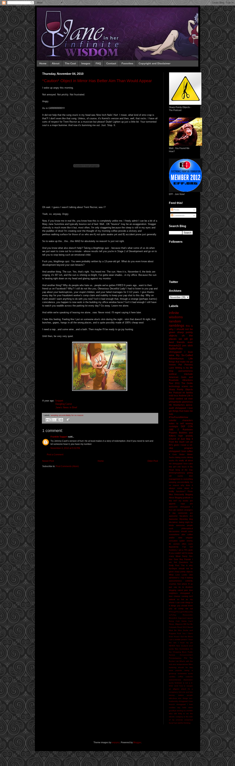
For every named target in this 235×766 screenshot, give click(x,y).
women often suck (183, 544)
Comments (179, 215)
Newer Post (48, 461)
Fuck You (181, 633)
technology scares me (181, 386)
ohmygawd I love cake (182, 463)
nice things (183, 698)
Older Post (152, 461)
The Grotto (187, 383)
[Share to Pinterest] (61, 420)
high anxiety (185, 436)
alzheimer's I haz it (177, 578)
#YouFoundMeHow (178, 417)
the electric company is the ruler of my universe (181, 717)
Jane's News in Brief (66, 407)
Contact (111, 63)
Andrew (182, 395)
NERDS (172, 646)
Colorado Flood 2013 (178, 627)
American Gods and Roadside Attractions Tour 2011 (181, 380)
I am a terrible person (178, 639)
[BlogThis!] (51, 420)
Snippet (59, 400)
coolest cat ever (184, 398)
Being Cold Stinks (178, 621)
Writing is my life (184, 368)
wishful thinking (184, 723)
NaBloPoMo (176, 348)
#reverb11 (173, 618)
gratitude (187, 497)
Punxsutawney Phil (178, 658)
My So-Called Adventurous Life (181, 357)
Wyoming (183, 519)
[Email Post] (68, 419)
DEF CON (187, 426)
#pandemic (174, 547)
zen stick (187, 345)
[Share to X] (54, 420)
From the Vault (176, 442)
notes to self (176, 423)
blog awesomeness (181, 371)
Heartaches (179, 405)
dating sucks (181, 457)
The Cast (70, 63)
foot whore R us (185, 584)
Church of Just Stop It (181, 439)
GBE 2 (174, 429)
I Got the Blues (186, 637)
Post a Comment (55, 454)
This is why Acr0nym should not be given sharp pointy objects (181, 568)
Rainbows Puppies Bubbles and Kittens (181, 432)
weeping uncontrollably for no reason (67, 415)
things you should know (182, 605)
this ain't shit (174, 467)
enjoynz (116, 742)
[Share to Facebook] (58, 420)
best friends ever (181, 342)
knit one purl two (186, 692)
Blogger (137, 742)
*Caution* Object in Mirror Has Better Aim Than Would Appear (97, 80)
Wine (191, 664)
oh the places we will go (181, 337)
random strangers (185, 510)
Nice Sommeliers (182, 649)
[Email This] (47, 420)
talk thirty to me (181, 714)
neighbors (173, 593)
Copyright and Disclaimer (154, 63)
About (55, 63)
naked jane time (185, 590)
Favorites (127, 63)
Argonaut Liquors (185, 618)
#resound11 (188, 615)
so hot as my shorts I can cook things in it (181, 602)
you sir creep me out (181, 608)
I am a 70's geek (185, 550)
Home (42, 63)
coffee (180, 677)
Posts (176, 210)
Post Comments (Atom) (67, 466)
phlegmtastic (175, 402)
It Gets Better (177, 454)
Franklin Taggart (58, 436)
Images (85, 63)
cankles (172, 677)
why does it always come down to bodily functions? (181, 488)
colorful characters (181, 420)
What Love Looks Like (181, 575)
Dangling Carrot (63, 404)
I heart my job (185, 643)
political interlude (181, 374)
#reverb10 (175, 345)
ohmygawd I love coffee (181, 451)
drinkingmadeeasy (177, 473)
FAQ (98, 63)
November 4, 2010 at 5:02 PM (65, 448)
